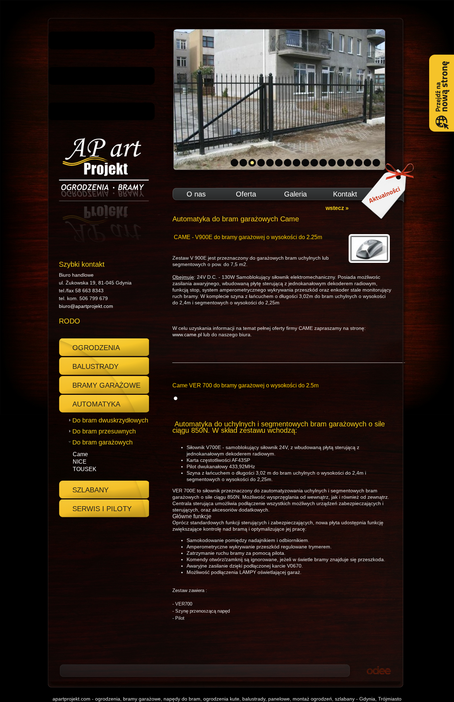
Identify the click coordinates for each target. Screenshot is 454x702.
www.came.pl (187, 334)
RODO (69, 321)
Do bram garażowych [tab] (102, 442)
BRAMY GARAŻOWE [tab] (106, 385)
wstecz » (337, 208)
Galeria (295, 194)
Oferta (246, 194)
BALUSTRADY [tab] (95, 366)
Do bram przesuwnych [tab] (104, 431)
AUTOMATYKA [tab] (96, 404)
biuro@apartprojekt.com (86, 306)
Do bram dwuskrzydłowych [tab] (110, 420)
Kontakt (345, 194)
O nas (196, 194)
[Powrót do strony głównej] (101, 190)
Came (80, 454)
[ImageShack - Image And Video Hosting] (175, 398)
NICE (80, 462)
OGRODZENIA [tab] (96, 348)
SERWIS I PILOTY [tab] (102, 509)
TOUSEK (84, 469)
